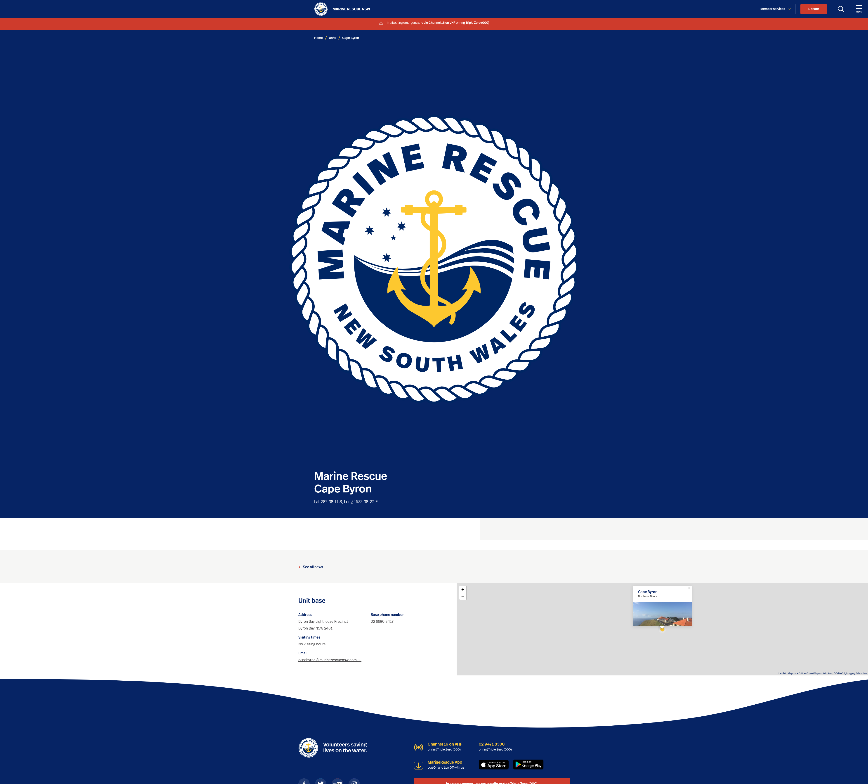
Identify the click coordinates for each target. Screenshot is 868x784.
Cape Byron (350, 38)
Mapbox (862, 673)
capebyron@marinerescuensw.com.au (329, 660)
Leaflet (782, 673)
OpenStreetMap (810, 673)
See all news (313, 567)
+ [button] (462, 589)
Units (332, 38)
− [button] (462, 596)
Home (318, 38)
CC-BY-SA (839, 673)
